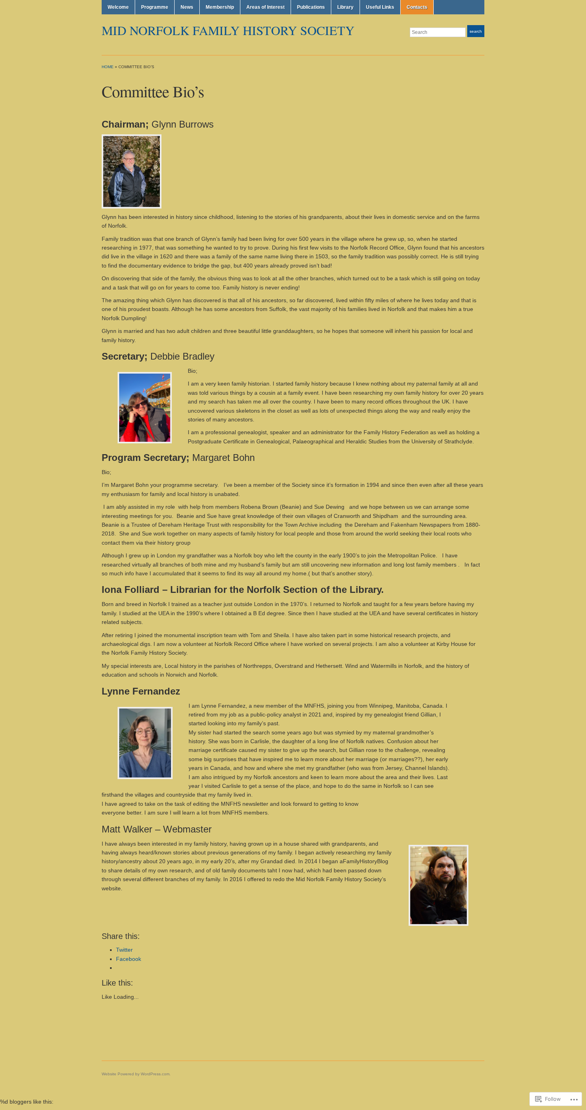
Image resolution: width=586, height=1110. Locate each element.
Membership (220, 7)
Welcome (118, 7)
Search (476, 31)
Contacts (417, 7)
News (187, 7)
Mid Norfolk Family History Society (228, 30)
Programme (154, 7)
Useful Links (380, 7)
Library (345, 7)
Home (108, 67)
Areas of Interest (265, 7)
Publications (311, 7)
